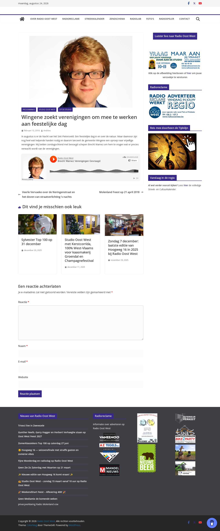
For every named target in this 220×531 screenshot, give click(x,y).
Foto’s (150, 18)
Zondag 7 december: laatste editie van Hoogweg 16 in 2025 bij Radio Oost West (123, 247)
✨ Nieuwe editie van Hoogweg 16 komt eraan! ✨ (45, 474)
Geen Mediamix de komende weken (37, 498)
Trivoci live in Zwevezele (31, 425)
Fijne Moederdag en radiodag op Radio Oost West (45, 460)
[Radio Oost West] (22, 19)
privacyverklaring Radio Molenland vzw (38, 504)
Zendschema (117, 18)
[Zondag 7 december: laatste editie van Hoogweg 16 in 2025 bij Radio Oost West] (124, 216)
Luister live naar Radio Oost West (175, 36)
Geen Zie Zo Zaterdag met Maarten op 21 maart (44, 467)
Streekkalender (94, 18)
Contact (184, 18)
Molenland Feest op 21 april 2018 (119, 192)
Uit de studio (65, 109)
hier (189, 73)
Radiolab (135, 18)
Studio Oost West (47, 109)
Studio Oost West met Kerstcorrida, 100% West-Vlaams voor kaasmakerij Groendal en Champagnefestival (79, 250)
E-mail (23, 361)
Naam (23, 346)
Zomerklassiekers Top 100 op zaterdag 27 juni (43, 443)
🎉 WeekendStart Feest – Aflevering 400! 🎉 (42, 492)
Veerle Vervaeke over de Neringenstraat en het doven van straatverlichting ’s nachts (48, 194)
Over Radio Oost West (43, 18)
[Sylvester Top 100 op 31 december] (37, 216)
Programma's (29, 109)
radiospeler (166, 18)
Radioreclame (71, 18)
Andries (47, 130)
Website (23, 377)
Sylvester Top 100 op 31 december (36, 242)
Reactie (23, 302)
